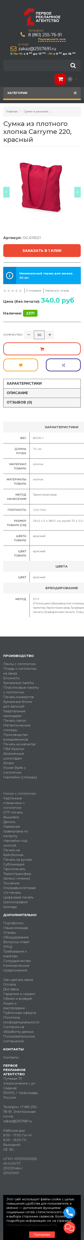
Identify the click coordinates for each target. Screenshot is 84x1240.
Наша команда (15, 928)
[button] (69, 1228)
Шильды (10, 907)
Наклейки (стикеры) (20, 777)
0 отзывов (33, 290)
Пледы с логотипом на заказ (20, 671)
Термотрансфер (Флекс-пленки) (17, 876)
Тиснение (11, 883)
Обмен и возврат (17, 999)
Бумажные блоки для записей (17, 704)
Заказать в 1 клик (42, 250)
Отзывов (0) (19, 402)
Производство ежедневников (15, 737)
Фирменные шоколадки (13, 756)
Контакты (11, 1057)
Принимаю (42, 1235)
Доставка (11, 989)
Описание (17, 393)
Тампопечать (14, 869)
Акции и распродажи (14, 1005)
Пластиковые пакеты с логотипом (21, 689)
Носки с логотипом (19, 793)
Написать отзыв (57, 290)
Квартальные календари (14, 713)
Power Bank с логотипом (14, 770)
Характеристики (24, 383)
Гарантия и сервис (19, 994)
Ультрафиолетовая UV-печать (19, 890)
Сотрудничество (17, 961)
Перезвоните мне (52, 39)
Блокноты (11, 678)
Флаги (8, 763)
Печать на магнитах (19, 744)
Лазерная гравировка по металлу (15, 831)
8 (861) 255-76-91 (45, 35)
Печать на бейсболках (13, 852)
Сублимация (14, 864)
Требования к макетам (15, 953)
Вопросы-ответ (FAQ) (16, 944)
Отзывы (9, 932)
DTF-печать (13, 812)
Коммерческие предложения (16, 967)
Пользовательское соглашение (19, 1038)
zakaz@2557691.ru (37, 49)
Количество (12, 334)
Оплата (9, 984)
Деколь (9, 822)
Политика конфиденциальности (21, 1019)
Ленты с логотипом (19, 664)
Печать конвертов (18, 697)
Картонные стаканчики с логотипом (14, 803)
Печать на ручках (17, 859)
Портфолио (13, 923)
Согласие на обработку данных (18, 1029)
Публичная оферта (19, 1013)
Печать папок (14, 720)
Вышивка (11, 817)
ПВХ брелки (13, 749)
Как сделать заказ (18, 980)
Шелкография (15, 902)
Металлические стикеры (17, 727)
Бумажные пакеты (18, 683)
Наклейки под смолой (15, 843)
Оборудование (16, 937)
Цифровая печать (18, 897)
